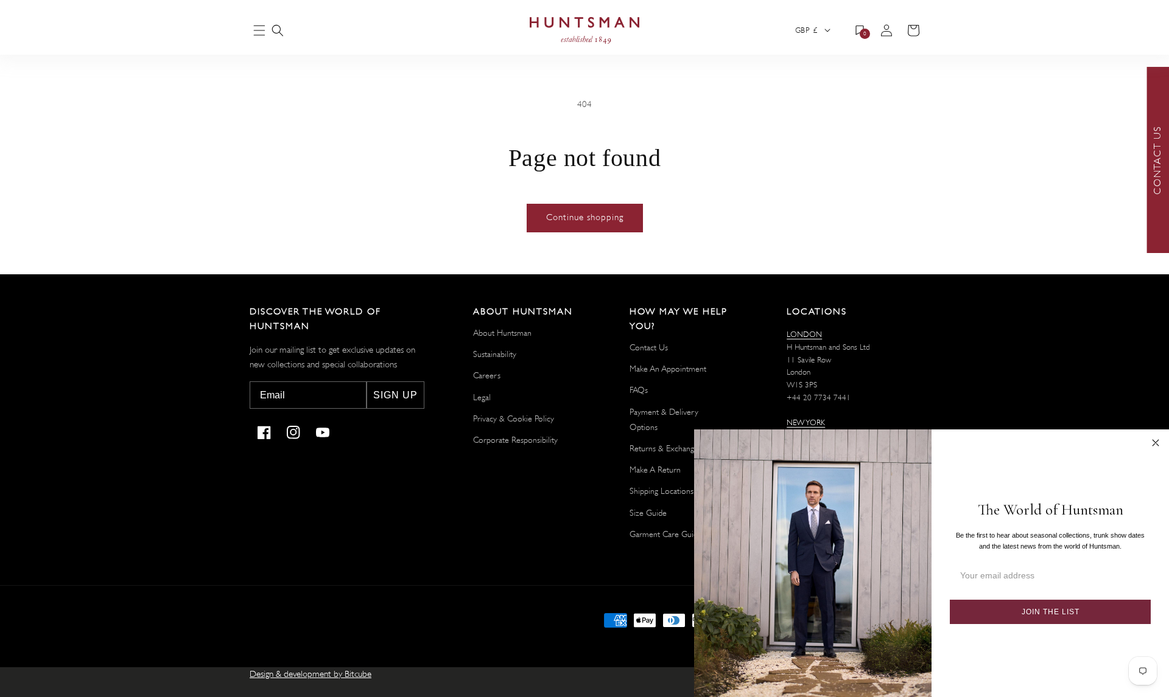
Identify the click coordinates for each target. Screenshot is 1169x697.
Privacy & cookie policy (513, 418)
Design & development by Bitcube (310, 674)
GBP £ (806, 30)
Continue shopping (584, 217)
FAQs (639, 390)
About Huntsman (502, 333)
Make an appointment (668, 368)
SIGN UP (395, 395)
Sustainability (494, 354)
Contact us (649, 347)
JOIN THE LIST (1050, 612)
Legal (482, 397)
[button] (278, 30)
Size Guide (648, 513)
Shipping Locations (661, 491)
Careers (486, 375)
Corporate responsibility (515, 440)
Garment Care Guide (666, 534)
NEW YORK (806, 422)
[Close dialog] (1155, 442)
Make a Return (655, 469)
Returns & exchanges (665, 448)
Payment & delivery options (664, 419)
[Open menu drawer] (259, 31)
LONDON (804, 334)
